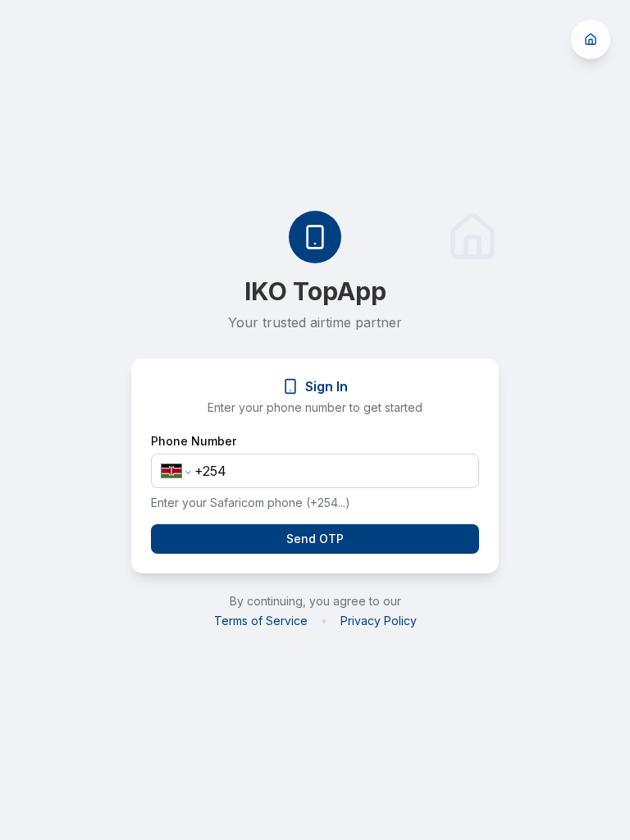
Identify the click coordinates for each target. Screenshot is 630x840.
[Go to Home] (590, 39)
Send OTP (315, 539)
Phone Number (193, 441)
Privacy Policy (378, 621)
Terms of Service (261, 621)
